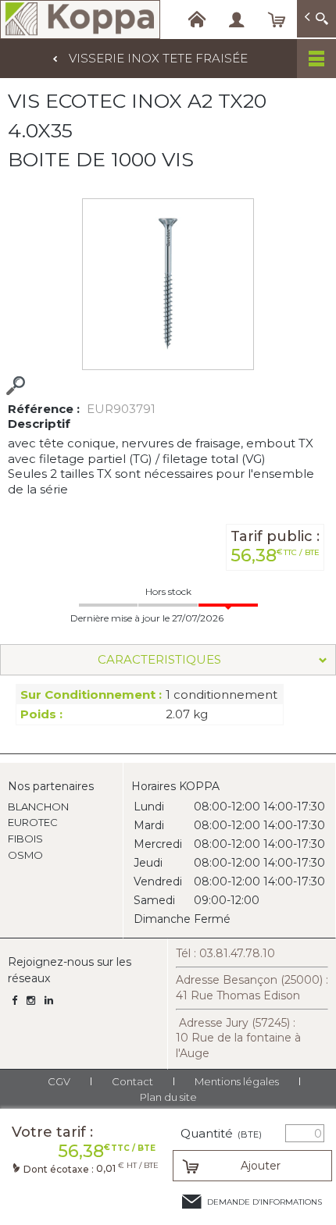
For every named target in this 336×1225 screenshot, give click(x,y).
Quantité (221, 1134)
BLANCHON (38, 806)
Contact (132, 1081)
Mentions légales (237, 1081)
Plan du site (168, 1097)
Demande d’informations (264, 1202)
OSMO (25, 855)
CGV (59, 1081)
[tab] (168, 659)
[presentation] (168, 660)
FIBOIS (25, 838)
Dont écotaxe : (59, 1169)
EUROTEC (33, 822)
